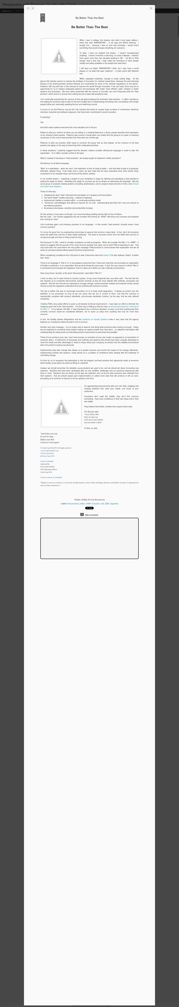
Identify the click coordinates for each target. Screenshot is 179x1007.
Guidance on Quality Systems (95, 319)
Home (18, 10)
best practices (73, 503)
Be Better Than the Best (89, 18)
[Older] (32, 8)
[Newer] (27, 8)
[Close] (151, 8)
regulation (114, 503)
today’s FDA (108, 255)
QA (102, 503)
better (82, 503)
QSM (107, 503)
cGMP (88, 503)
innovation (96, 503)
